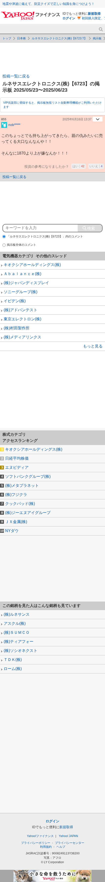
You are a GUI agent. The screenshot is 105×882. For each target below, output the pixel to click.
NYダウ (12, 531)
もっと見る (93, 346)
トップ (6, 38)
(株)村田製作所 (17, 328)
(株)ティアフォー (18, 641)
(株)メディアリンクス (22, 337)
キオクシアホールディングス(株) (32, 265)
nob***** (14, 124)
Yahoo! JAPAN (68, 836)
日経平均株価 (17, 458)
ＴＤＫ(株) (13, 660)
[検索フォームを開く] (101, 29)
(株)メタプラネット (22, 485)
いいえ (96, 166)
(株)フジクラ (16, 494)
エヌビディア (17, 467)
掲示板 (97, 38)
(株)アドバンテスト (20, 310)
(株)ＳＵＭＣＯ (17, 632)
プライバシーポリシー (35, 843)
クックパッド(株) (20, 504)
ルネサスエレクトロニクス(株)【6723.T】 (59, 38)
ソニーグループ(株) (20, 292)
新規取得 (94, 13)
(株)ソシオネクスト (20, 650)
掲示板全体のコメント (21, 244)
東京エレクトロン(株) (22, 319)
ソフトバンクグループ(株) (28, 476)
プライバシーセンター (69, 843)
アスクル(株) (15, 623)
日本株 (21, 38)
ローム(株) (13, 669)
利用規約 (46, 847)
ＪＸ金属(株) (16, 522)
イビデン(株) (15, 301)
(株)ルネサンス (17, 614)
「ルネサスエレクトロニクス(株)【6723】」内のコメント (45, 236)
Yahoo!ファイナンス (40, 836)
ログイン (69, 18)
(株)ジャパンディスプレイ (26, 283)
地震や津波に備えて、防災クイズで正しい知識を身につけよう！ (48, 4)
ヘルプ (60, 847)
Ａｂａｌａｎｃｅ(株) (22, 274)
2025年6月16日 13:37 (77, 119)
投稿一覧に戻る (16, 76)
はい (78, 166)
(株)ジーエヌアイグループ (28, 513)
